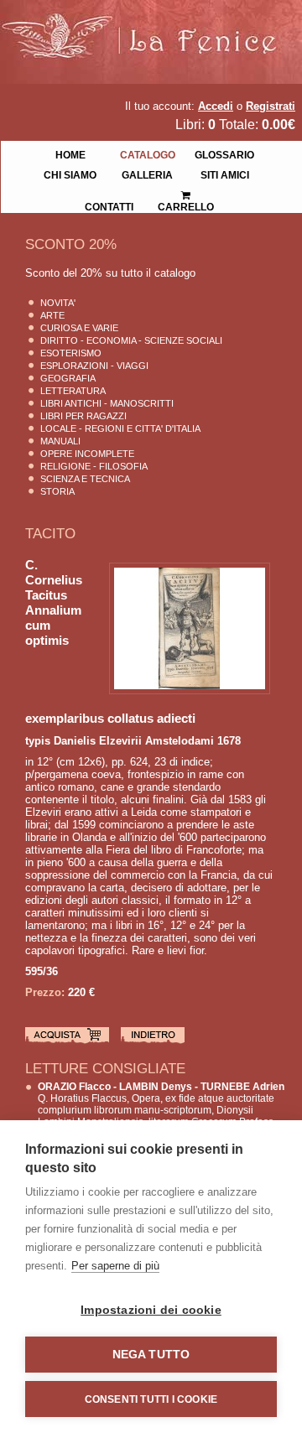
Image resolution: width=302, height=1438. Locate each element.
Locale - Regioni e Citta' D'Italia (120, 428)
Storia (57, 491)
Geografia (68, 378)
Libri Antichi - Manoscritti (107, 403)
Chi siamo (70, 173)
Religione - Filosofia (94, 466)
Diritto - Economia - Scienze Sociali (131, 340)
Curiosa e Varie (79, 328)
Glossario (224, 153)
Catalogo (147, 153)
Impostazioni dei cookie (151, 1310)
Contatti (109, 205)
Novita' (58, 303)
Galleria (147, 173)
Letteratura (73, 391)
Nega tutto (151, 1354)
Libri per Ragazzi (83, 416)
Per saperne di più (115, 1265)
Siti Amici (224, 173)
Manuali (60, 441)
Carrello (186, 189)
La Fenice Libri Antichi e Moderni (146, 25)
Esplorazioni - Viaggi (94, 366)
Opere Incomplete (87, 454)
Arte (52, 315)
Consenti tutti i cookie (151, 1399)
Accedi (215, 106)
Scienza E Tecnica (85, 479)
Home (70, 153)
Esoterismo (71, 353)
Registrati (270, 106)
